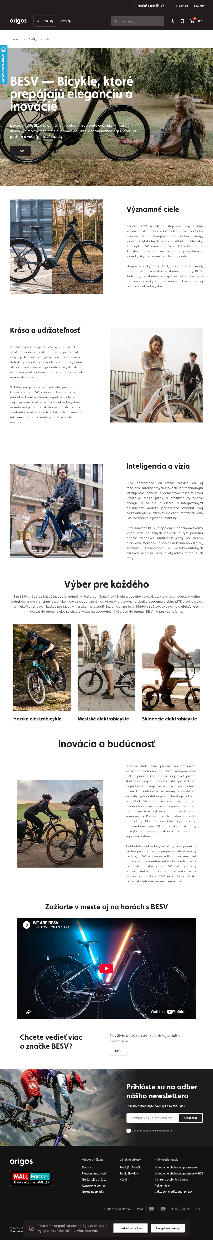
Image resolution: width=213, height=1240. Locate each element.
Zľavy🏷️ (65, 21)
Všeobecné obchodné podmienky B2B (179, 1173)
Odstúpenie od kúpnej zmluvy (174, 1191)
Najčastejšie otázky (94, 1179)
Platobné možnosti (94, 1173)
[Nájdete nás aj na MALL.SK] (31, 1178)
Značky (32, 39)
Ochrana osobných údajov (171, 1179)
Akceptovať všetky (168, 1228)
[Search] (116, 21)
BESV (20, 151)
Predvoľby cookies (130, 1228)
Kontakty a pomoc (93, 1185)
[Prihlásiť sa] (172, 21)
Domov (16, 39)
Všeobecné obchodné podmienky (176, 1167)
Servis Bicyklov (129, 1173)
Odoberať (190, 1117)
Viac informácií (88, 1231)
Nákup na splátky (93, 1191)
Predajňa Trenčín (148, 5)
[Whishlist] (182, 21)
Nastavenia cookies (21, 1231)
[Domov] (21, 1162)
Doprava (87, 1167)
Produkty (47, 21)
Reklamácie (162, 1185)
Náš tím (124, 1179)
